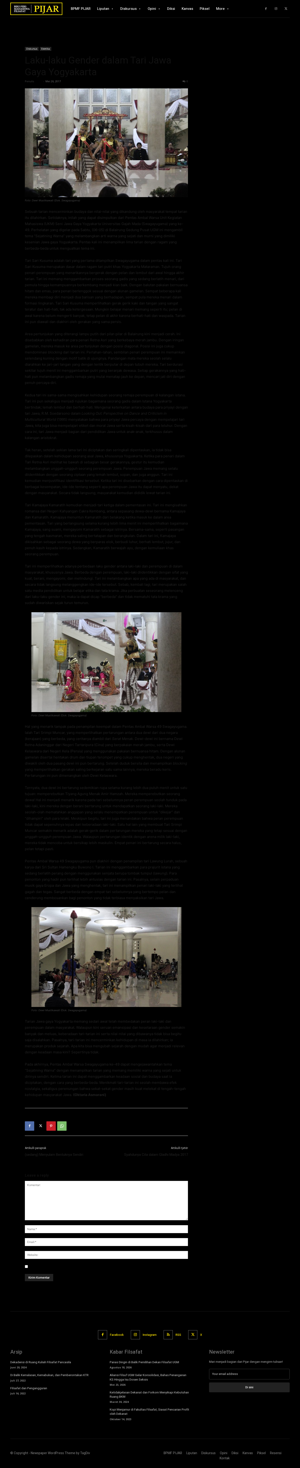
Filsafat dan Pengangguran (28, 1388)
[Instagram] (276, 9)
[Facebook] (266, 9)
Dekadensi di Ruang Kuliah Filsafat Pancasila (40, 1362)
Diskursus (31, 48)
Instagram (150, 1335)
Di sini (249, 1387)
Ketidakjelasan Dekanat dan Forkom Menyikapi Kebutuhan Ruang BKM (149, 1394)
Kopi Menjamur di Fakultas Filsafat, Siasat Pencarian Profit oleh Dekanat (149, 1411)
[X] (286, 9)
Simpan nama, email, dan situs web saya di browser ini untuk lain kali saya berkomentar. (97, 1267)
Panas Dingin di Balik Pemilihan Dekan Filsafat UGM (145, 1362)
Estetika (45, 48)
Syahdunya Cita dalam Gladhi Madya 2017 (156, 1155)
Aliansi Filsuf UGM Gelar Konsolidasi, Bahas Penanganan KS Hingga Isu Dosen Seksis (148, 1377)
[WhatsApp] (62, 1126)
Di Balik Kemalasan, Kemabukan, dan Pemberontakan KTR (49, 1375)
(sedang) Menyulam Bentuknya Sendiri (54, 1155)
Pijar (38, 81)
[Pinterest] (51, 1126)
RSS (178, 1335)
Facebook (117, 1335)
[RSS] (168, 1334)
